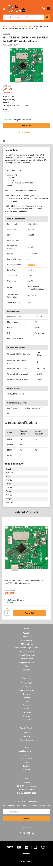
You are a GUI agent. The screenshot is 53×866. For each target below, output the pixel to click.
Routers (26, 694)
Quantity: (6, 109)
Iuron (26, 755)
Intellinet (26, 766)
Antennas (26, 705)
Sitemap (26, 670)
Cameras (26, 716)
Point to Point (26, 686)
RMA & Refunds (26, 644)
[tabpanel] (26, 568)
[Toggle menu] (3, 8)
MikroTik (26, 736)
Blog (26, 666)
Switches (26, 698)
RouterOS (31, 265)
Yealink (26, 762)
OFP (26, 744)
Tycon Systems (26, 740)
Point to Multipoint (26, 690)
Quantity (7, 608)
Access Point (26, 683)
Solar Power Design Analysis (26, 648)
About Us (26, 633)
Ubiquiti (26, 733)
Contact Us (26, 637)
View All (26, 770)
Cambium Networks (26, 751)
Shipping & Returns (26, 662)
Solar (26, 709)
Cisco (26, 747)
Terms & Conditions (26, 655)
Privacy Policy (26, 640)
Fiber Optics (26, 712)
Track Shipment (26, 659)
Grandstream (26, 758)
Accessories (26, 720)
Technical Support (26, 651)
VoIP (26, 701)
